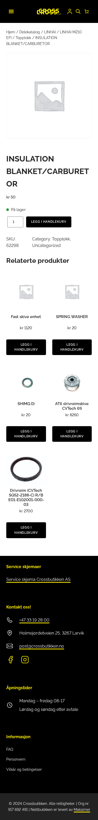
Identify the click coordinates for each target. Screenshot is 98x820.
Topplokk (23, 38)
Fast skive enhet (26, 316)
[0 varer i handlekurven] (86, 11)
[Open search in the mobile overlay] (78, 11)
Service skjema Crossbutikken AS (38, 579)
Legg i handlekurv (48, 221)
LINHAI (50, 32)
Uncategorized (46, 245)
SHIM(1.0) (26, 403)
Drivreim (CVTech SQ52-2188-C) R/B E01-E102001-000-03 (26, 497)
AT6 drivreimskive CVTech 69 (72, 406)
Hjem (10, 32)
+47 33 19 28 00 (34, 620)
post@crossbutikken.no (41, 646)
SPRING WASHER (72, 316)
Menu (10, 11)
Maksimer (82, 809)
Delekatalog (29, 32)
